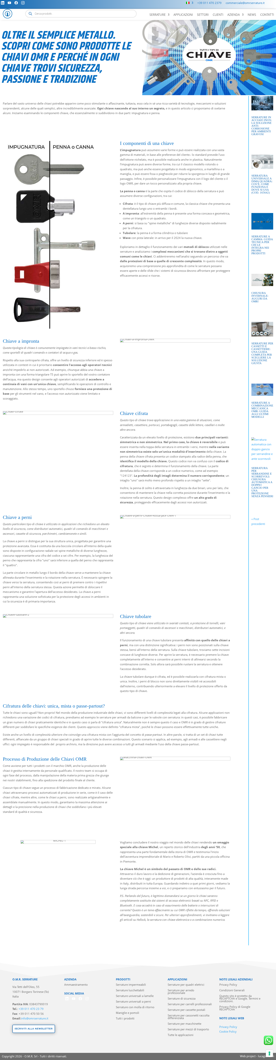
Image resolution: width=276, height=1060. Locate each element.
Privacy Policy (228, 984)
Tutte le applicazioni (180, 1035)
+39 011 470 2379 (209, 3)
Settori (203, 15)
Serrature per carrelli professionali (190, 1004)
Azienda (233, 15)
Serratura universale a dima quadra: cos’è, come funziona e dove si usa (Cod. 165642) (261, 184)
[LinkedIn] (2, 2)
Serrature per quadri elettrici (186, 984)
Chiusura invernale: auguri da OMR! (259, 297)
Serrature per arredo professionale (181, 992)
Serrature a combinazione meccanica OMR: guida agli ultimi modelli (262, 409)
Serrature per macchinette (184, 1023)
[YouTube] (9, 2)
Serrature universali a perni (133, 1001)
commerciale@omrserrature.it (245, 3)
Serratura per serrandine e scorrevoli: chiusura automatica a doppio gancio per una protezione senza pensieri (262, 482)
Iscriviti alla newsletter (34, 1028)
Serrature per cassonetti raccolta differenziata (188, 1017)
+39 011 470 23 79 (31, 1009)
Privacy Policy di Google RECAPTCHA (234, 1008)
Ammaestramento (76, 984)
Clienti (218, 15)
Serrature (157, 15)
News (252, 15)
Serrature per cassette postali (186, 1010)
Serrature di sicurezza (181, 998)
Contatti (267, 15)
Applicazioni (183, 15)
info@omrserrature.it (34, 1018)
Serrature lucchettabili (130, 990)
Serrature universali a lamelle (135, 996)
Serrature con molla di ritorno (135, 1007)
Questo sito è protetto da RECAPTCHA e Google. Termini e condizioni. (239, 999)
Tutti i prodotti (125, 1018)
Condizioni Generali (232, 990)
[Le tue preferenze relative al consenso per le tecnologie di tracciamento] (269, 1053)
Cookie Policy (228, 1031)
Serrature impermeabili (131, 984)
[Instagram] (23, 2)
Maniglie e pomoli (127, 1013)
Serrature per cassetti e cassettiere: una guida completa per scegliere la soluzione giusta (262, 353)
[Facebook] (16, 2)
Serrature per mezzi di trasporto (188, 1029)
